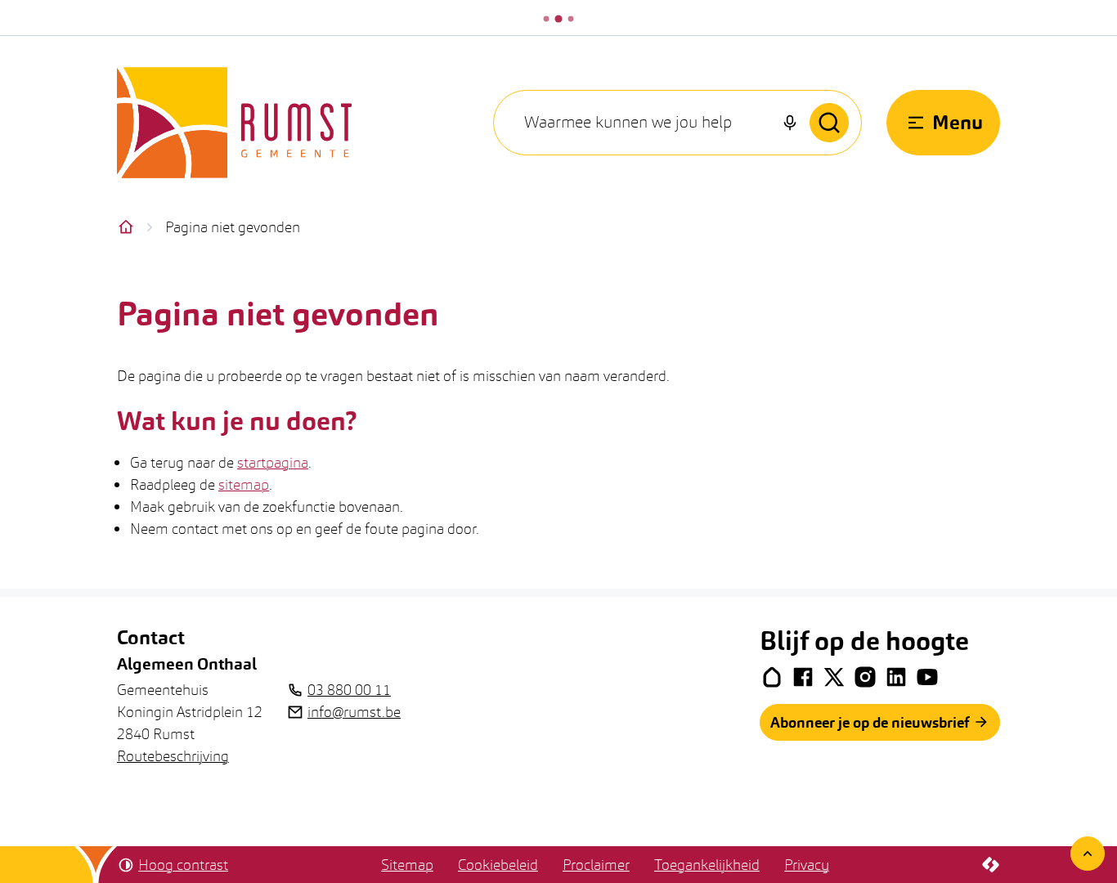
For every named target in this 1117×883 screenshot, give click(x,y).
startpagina (272, 462)
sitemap (243, 484)
